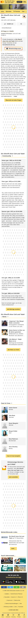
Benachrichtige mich (15, 48)
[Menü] (25, 1)
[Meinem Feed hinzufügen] (24, 16)
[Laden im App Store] (20, 581)
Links (15, 606)
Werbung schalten (8, 606)
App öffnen (19, 1)
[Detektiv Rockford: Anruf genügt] (7, 568)
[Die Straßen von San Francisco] (20, 561)
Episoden (8, 11)
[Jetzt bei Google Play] (7, 581)
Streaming (13, 616)
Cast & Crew (5, 403)
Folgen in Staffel (7, 31)
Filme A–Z (20, 597)
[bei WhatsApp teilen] (16, 587)
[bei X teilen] (10, 587)
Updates (7, 593)
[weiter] (25, 11)
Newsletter (7, 597)
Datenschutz (17, 600)
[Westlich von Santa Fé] (20, 568)
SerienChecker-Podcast (16, 593)
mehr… (13, 548)
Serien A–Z (13, 597)
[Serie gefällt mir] (8, 24)
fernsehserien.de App (13, 577)
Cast (23, 11)
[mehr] (14, 96)
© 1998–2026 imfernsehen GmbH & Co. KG (13, 590)
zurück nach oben (13, 609)
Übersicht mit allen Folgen (13, 100)
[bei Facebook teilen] (4, 587)
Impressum (10, 600)
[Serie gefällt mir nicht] (21, 24)
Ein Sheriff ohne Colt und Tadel (9, 1)
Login (24, 616)
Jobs (20, 603)
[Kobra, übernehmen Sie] (7, 561)
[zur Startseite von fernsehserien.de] (2, 2)
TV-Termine (16, 11)
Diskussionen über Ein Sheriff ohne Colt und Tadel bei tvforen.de (16, 542)
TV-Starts (19, 616)
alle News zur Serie (13, 349)
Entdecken (8, 616)
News (3, 616)
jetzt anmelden (13, 477)
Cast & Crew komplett (13, 456)
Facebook (20, 606)
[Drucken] (23, 587)
